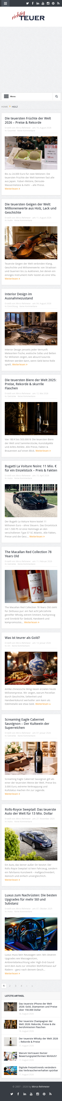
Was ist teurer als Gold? (22, 638)
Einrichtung (12, 306)
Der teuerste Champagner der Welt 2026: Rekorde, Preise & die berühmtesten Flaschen (37, 1024)
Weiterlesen (12, 188)
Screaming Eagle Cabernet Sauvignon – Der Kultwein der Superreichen (27, 723)
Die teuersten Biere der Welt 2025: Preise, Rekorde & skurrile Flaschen (30, 384)
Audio (10, 220)
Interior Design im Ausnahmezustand (19, 296)
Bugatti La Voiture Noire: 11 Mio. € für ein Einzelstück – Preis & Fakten (31, 468)
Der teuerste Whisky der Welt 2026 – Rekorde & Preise (38, 1040)
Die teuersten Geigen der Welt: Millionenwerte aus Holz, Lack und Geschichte (30, 208)
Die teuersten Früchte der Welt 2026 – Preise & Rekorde (28, 120)
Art (8, 645)
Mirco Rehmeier (23, 127)
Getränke (11, 396)
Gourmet (11, 130)
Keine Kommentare (26, 130)
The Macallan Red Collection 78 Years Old (28, 554)
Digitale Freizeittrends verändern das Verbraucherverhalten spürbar (38, 1069)
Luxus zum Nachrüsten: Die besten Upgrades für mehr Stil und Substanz (31, 899)
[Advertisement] (31, 59)
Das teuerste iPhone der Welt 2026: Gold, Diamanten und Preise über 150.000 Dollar (38, 1006)
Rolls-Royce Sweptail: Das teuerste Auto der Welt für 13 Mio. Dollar (30, 811)
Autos (10, 478)
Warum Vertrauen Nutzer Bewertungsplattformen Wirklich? (38, 1054)
